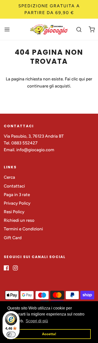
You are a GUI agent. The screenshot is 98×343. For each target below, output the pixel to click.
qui (82, 78)
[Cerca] (79, 29)
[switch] (11, 334)
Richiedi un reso (19, 220)
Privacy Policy (17, 203)
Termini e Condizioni (23, 228)
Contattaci (14, 186)
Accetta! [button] (49, 334)
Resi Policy (14, 211)
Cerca (9, 177)
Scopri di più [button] (37, 321)
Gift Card (13, 237)
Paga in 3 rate (17, 194)
